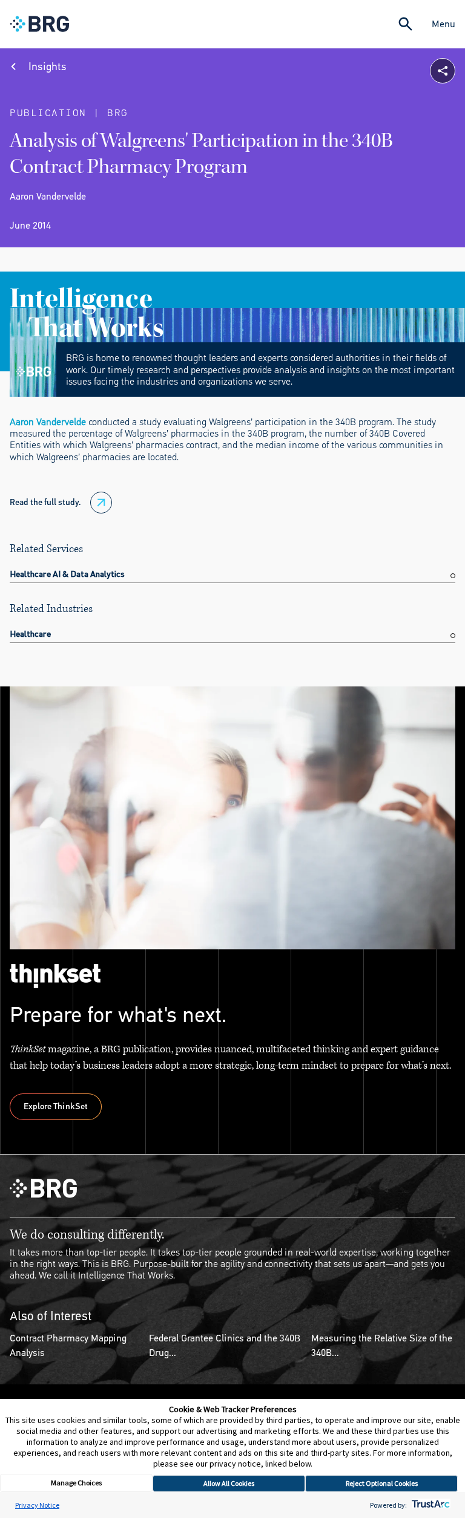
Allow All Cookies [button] (228, 1483)
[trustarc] (429, 1505)
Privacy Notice (37, 1505)
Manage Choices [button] (76, 1482)
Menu (443, 24)
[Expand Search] (405, 24)
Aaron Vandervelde (48, 421)
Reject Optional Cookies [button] (382, 1483)
